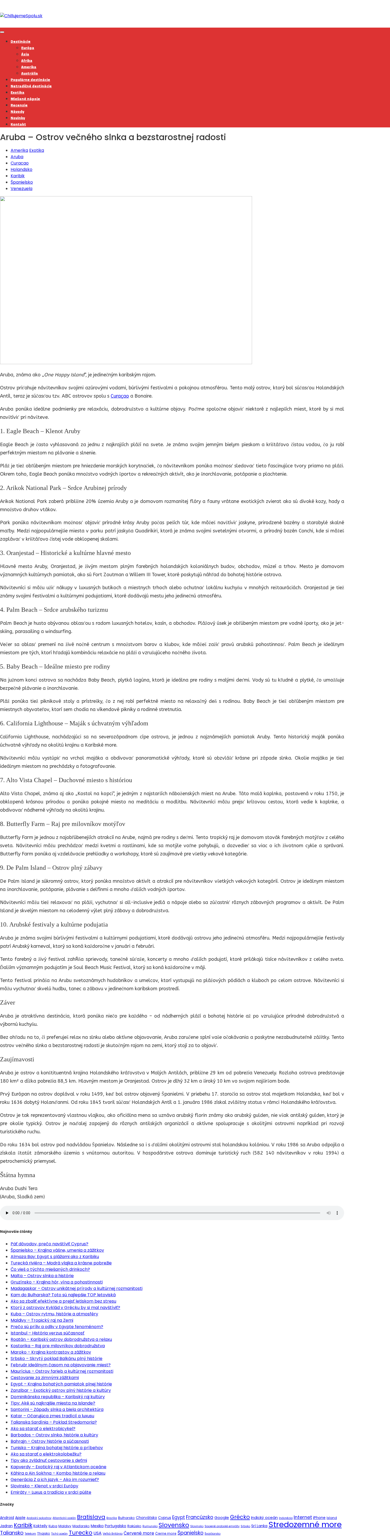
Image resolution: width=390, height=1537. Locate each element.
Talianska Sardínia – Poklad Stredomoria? (54, 1422)
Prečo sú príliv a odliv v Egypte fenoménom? (57, 1327)
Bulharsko (126, 1518)
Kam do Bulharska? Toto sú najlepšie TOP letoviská (63, 1295)
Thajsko (43, 1533)
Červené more (139, 1533)
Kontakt (18, 124)
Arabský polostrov (39, 1518)
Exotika (17, 92)
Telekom (30, 1534)
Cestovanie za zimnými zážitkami (45, 1378)
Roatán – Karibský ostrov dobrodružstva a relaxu (61, 1339)
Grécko (240, 1517)
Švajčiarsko (212, 1534)
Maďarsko (81, 1526)
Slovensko (174, 1525)
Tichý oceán (59, 1534)
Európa (27, 47)
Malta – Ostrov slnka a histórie (42, 1276)
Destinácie (21, 41)
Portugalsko (115, 1526)
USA (97, 1533)
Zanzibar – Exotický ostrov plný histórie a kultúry (61, 1390)
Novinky (18, 117)
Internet (303, 1517)
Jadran (6, 1526)
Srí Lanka (259, 1526)
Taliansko (12, 1532)
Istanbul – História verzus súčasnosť (47, 1333)
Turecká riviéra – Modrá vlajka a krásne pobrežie (61, 1263)
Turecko (80, 1533)
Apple (20, 1517)
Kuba (53, 1526)
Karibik (18, 176)
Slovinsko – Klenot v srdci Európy (44, 1486)
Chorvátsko (146, 1517)
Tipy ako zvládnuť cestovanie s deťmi (49, 1460)
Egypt (178, 1517)
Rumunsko (150, 1526)
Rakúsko (134, 1526)
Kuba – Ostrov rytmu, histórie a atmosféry (54, 1314)
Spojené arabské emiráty (222, 1526)
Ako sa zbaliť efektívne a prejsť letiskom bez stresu (63, 1301)
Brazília (111, 1518)
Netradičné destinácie (31, 86)
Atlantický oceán (64, 1518)
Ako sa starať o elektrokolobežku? (46, 1454)
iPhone (319, 1517)
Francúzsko (199, 1517)
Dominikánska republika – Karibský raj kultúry (58, 1397)
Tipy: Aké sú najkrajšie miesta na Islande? (53, 1403)
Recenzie (19, 105)
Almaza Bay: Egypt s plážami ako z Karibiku (55, 1257)
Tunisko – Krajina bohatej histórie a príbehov (57, 1448)
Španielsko (22, 182)
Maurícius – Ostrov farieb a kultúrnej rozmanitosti (62, 1371)
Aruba (17, 157)
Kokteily (40, 1526)
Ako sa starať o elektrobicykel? (43, 1429)
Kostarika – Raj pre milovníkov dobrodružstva (58, 1346)
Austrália (29, 73)
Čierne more (165, 1533)
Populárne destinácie (30, 79)
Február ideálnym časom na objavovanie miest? (61, 1365)
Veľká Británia (113, 1534)
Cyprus (164, 1517)
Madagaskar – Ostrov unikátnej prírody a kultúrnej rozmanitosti (76, 1288)
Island (332, 1518)
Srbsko (245, 1526)
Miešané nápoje (25, 98)
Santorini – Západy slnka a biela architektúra (57, 1409)
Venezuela (21, 189)
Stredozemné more (305, 1524)
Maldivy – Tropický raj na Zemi (42, 1320)
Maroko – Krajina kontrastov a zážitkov (51, 1352)
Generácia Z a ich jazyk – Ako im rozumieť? (55, 1479)
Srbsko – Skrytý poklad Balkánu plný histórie (56, 1358)
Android (7, 1517)
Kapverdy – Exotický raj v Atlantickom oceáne (58, 1467)
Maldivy (64, 1526)
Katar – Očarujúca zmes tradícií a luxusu (52, 1416)
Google (221, 1517)
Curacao (20, 163)
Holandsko (21, 169)
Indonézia (286, 1518)
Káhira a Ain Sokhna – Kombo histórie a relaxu (58, 1473)
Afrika (26, 60)
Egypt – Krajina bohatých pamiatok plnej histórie (61, 1384)
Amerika (28, 66)
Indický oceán (264, 1517)
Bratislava (91, 1517)
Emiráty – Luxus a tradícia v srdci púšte (51, 1492)
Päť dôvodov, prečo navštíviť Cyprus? (49, 1244)
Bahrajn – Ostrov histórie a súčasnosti (50, 1441)
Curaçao (120, 396)
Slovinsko (196, 1526)
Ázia (25, 54)
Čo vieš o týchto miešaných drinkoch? (50, 1269)
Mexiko (97, 1526)
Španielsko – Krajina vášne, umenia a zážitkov (57, 1250)
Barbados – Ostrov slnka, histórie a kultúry (54, 1435)
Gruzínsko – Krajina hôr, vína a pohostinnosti (57, 1282)
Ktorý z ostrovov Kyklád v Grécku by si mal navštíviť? (65, 1307)
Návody (17, 111)
